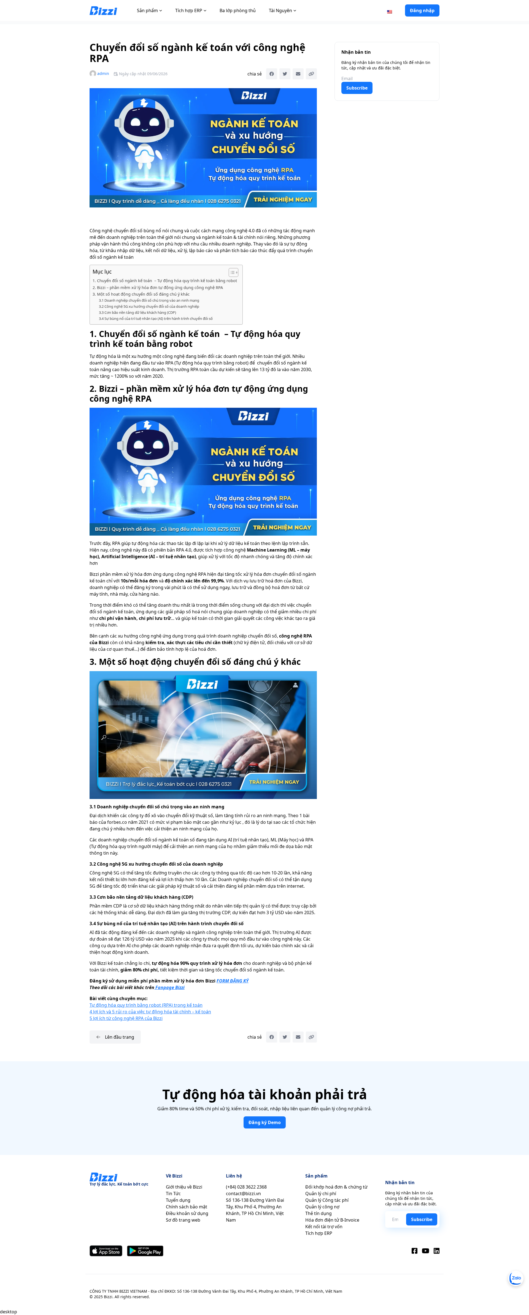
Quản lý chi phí (320, 1193)
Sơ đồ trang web (183, 1220)
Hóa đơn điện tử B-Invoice (332, 1220)
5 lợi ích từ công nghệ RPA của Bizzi (126, 1018)
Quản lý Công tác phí (327, 1200)
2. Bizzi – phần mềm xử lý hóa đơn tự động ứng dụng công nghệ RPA (158, 287)
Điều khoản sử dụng (187, 1213)
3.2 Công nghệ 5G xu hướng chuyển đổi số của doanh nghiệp (149, 306)
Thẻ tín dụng (318, 1213)
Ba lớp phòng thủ (238, 10)
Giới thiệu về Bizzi (184, 1187)
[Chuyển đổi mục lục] (231, 272)
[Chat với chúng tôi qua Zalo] (515, 1278)
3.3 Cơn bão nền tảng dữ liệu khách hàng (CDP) (137, 312)
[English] (389, 11)
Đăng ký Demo (265, 1122)
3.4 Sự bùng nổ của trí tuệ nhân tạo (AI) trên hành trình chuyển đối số (156, 318)
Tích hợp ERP (188, 10)
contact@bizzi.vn (243, 1193)
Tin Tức (173, 1193)
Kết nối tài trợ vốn (323, 1227)
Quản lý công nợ (322, 1207)
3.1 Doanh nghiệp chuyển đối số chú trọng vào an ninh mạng (149, 300)
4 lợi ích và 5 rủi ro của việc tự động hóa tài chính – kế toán (150, 1012)
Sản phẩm (147, 10)
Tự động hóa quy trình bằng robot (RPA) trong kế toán (146, 1005)
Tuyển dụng (178, 1200)
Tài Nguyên (280, 10)
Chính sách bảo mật (186, 1207)
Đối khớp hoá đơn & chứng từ (336, 1187)
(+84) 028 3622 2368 (246, 1187)
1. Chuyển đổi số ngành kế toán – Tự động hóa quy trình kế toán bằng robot (165, 280)
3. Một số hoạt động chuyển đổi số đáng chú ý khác (141, 294)
